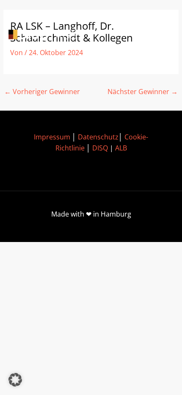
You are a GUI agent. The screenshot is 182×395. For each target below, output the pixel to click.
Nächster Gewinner (143, 91)
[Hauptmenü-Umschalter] (161, 35)
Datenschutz (98, 137)
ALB (121, 148)
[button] (15, 379)
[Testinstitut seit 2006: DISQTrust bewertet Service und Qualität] (46, 35)
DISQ (100, 148)
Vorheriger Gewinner (42, 91)
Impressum (52, 137)
